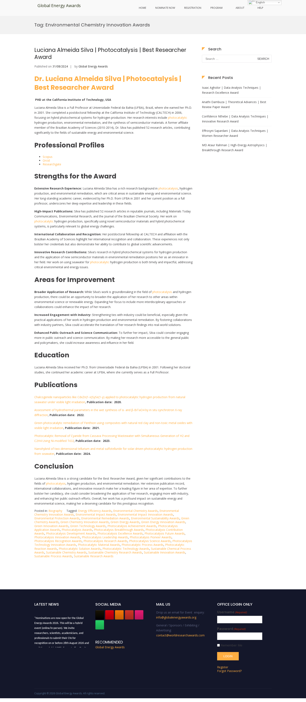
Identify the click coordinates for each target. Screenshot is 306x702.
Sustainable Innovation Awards (164, 552)
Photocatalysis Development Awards (71, 533)
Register (222, 667)
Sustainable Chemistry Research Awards (115, 552)
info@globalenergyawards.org (176, 617)
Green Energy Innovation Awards (163, 522)
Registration (192, 8)
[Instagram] (139, 615)
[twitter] (99, 615)
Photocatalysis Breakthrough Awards (119, 530)
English (260, 2)
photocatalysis (168, 188)
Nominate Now (165, 8)
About (240, 8)
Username (232, 612)
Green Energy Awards (125, 522)
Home (142, 8)
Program (216, 8)
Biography (55, 511)
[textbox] (113, 273)
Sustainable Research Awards (93, 556)
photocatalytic (177, 118)
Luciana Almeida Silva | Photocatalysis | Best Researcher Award (110, 53)
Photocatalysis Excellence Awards (120, 533)
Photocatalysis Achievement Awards (131, 526)
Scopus (47, 157)
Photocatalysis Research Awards (105, 541)
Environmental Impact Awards (96, 514)
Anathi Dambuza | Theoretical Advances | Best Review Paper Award (234, 104)
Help (260, 8)
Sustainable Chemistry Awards (66, 552)
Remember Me (231, 645)
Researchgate (52, 164)
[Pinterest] (109, 615)
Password (231, 629)
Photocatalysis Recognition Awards (58, 541)
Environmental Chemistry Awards (135, 511)
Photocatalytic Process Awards (142, 545)
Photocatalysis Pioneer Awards (151, 537)
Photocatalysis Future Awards (164, 533)
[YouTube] (129, 615)
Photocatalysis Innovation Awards (57, 537)
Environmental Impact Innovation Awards (145, 514)
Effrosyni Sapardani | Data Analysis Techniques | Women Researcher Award (235, 133)
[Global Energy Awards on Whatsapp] (99, 625)
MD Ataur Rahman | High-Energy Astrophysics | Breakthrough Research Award (234, 147)
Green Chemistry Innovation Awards (84, 522)
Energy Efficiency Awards (95, 511)
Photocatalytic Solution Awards (80, 549)
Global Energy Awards (59, 5)
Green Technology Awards (88, 526)
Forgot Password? (229, 671)
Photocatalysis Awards (77, 530)
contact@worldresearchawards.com (180, 635)
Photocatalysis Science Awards (150, 541)
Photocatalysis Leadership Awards (105, 537)
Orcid (46, 160)
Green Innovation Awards (51, 526)
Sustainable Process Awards (53, 556)
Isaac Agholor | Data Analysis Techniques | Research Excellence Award (231, 90)
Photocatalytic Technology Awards (125, 549)
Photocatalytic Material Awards (99, 545)
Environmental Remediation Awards (105, 518)
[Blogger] (119, 615)
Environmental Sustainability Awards (155, 518)
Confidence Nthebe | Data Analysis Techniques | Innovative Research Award (235, 118)
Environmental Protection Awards (57, 518)
